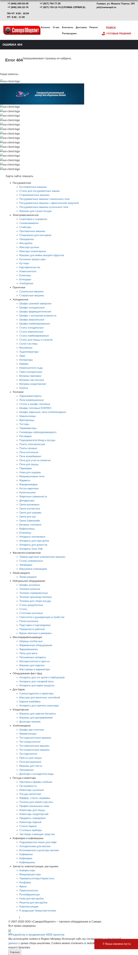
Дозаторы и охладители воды (36, 773)
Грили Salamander (29, 520)
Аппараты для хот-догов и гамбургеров (42, 677)
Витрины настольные (31, 379)
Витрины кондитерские (32, 383)
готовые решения (118, 33)
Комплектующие (28, 906)
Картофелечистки (29, 267)
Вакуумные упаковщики (33, 568)
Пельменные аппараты (32, 657)
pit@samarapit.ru (106, 7)
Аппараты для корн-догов (34, 540)
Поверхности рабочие (32, 629)
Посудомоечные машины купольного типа (43, 207)
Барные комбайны (30, 701)
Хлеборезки (26, 283)
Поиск (111, 27)
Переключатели (28, 890)
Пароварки (25, 468)
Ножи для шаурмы (30, 472)
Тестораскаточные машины (35, 737)
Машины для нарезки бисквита (37, 713)
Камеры (23, 363)
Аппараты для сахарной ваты (36, 681)
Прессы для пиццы (30, 757)
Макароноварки (28, 484)
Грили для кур (27, 516)
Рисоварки (25, 436)
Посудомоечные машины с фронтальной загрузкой (49, 203)
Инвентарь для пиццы (32, 810)
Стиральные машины (31, 295)
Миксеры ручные (29, 247)
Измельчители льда (31, 367)
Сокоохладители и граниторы (36, 693)
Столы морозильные (31, 331)
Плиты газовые (28, 448)
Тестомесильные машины (34, 745)
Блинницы (25, 532)
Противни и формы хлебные (35, 781)
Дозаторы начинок (30, 721)
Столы (23, 609)
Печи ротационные (30, 761)
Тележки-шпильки (29, 588)
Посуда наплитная (30, 794)
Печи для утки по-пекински (35, 460)
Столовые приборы (30, 830)
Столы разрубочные (31, 605)
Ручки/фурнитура (29, 894)
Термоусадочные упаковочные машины (42, 556)
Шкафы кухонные (29, 584)
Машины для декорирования (36, 717)
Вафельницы (27, 528)
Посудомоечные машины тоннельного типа (44, 198)
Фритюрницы (26, 420)
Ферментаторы (28, 733)
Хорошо (15, 952)
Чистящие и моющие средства (37, 834)
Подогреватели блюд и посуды (37, 440)
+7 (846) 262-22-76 (18, 7)
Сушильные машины (31, 291)
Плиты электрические (32, 444)
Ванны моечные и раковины (35, 633)
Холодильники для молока (34, 846)
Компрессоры (27, 870)
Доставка (81, 27)
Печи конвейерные (30, 456)
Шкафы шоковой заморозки (35, 303)
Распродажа (69, 33)
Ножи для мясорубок (31, 898)
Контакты (67, 27)
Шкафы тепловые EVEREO (35, 408)
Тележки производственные (35, 597)
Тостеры (24, 424)
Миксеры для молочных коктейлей (39, 697)
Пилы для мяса (28, 653)
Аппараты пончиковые (32, 536)
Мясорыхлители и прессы (34, 661)
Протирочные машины (32, 231)
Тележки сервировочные (33, 592)
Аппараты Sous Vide (31, 548)
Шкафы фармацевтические (35, 311)
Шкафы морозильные (31, 319)
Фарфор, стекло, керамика (34, 798)
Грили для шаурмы (30, 512)
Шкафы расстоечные (31, 729)
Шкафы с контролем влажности (37, 315)
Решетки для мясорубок (33, 902)
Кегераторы (26, 359)
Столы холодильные (31, 327)
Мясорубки (25, 243)
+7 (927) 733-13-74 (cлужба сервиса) (62, 7)
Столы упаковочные (31, 560)
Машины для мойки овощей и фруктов (41, 255)
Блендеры (25, 279)
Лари (22, 355)
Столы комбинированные (34, 335)
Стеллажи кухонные (31, 613)
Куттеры (24, 263)
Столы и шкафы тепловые (34, 404)
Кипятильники (27, 492)
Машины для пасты (30, 765)
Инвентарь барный (30, 822)
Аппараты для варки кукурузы (37, 685)
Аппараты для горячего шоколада (39, 705)
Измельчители (27, 271)
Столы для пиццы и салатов (36, 339)
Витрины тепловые (30, 524)
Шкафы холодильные (32, 307)
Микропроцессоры (30, 874)
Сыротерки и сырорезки (33, 219)
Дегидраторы (26, 500)
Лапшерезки (26, 769)
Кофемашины (27, 862)
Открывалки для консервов (35, 235)
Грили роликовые (29, 504)
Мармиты (24, 480)
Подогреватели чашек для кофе (38, 842)
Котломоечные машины (33, 186)
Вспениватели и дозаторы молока (39, 850)
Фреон (23, 886)
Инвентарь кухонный (31, 789)
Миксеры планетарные (32, 251)
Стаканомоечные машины (34, 194)
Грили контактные (29, 508)
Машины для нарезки (31, 665)
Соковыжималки (28, 223)
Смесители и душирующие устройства (41, 617)
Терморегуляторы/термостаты (36, 878)
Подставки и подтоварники (34, 625)
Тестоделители (28, 753)
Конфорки (25, 882)
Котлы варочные (29, 488)
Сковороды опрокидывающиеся (37, 432)
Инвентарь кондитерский (33, 814)
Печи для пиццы (29, 464)
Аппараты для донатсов (33, 544)
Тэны (24, 917)
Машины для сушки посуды (35, 211)
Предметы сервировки (32, 818)
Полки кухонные (28, 621)
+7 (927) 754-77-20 (50, 3)
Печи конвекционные (31, 400)
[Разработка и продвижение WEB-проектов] (36, 934)
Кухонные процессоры (32, 259)
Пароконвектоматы (30, 395)
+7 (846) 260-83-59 (18, 3)
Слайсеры (25, 227)
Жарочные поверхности (33, 496)
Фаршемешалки (28, 649)
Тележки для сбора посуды (35, 601)
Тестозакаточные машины (34, 749)
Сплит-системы (28, 343)
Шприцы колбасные (31, 641)
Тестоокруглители (29, 741)
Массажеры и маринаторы (34, 669)
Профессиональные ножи (34, 806)
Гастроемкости (28, 785)
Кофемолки (26, 854)
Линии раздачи (28, 576)
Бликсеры (25, 275)
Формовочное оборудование (35, 645)
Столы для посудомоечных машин (39, 190)
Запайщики (25, 564)
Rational (13, 917)
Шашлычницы (27, 416)
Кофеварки (25, 858)
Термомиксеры (28, 428)
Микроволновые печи (31, 476)
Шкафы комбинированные (34, 323)
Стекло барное (28, 826)
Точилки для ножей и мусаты (36, 802)
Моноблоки (25, 347)
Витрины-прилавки (30, 375)
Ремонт (93, 27)
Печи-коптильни (28, 452)
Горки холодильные (30, 371)
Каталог (45, 27)
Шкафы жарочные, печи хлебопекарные (42, 412)
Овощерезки (26, 239)
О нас (56, 27)
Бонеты (23, 387)
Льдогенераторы (29, 351)
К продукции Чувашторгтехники (37, 910)
